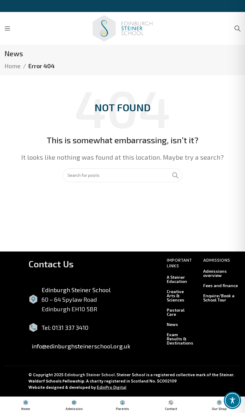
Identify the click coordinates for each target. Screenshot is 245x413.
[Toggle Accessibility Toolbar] (232, 400)
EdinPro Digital (111, 387)
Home (12, 65)
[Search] (238, 28)
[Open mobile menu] (7, 28)
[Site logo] (122, 27)
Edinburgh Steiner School (90, 374)
